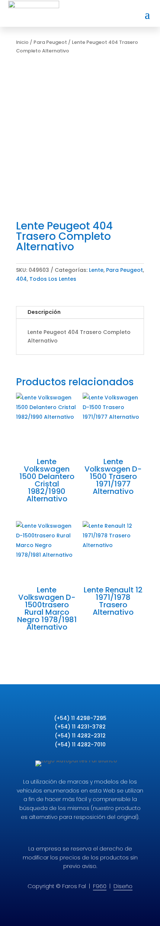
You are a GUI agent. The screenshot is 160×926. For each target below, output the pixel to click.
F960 (99, 886)
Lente (96, 270)
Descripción (44, 312)
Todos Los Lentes (52, 279)
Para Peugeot (50, 42)
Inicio (22, 42)
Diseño (122, 886)
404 (21, 279)
